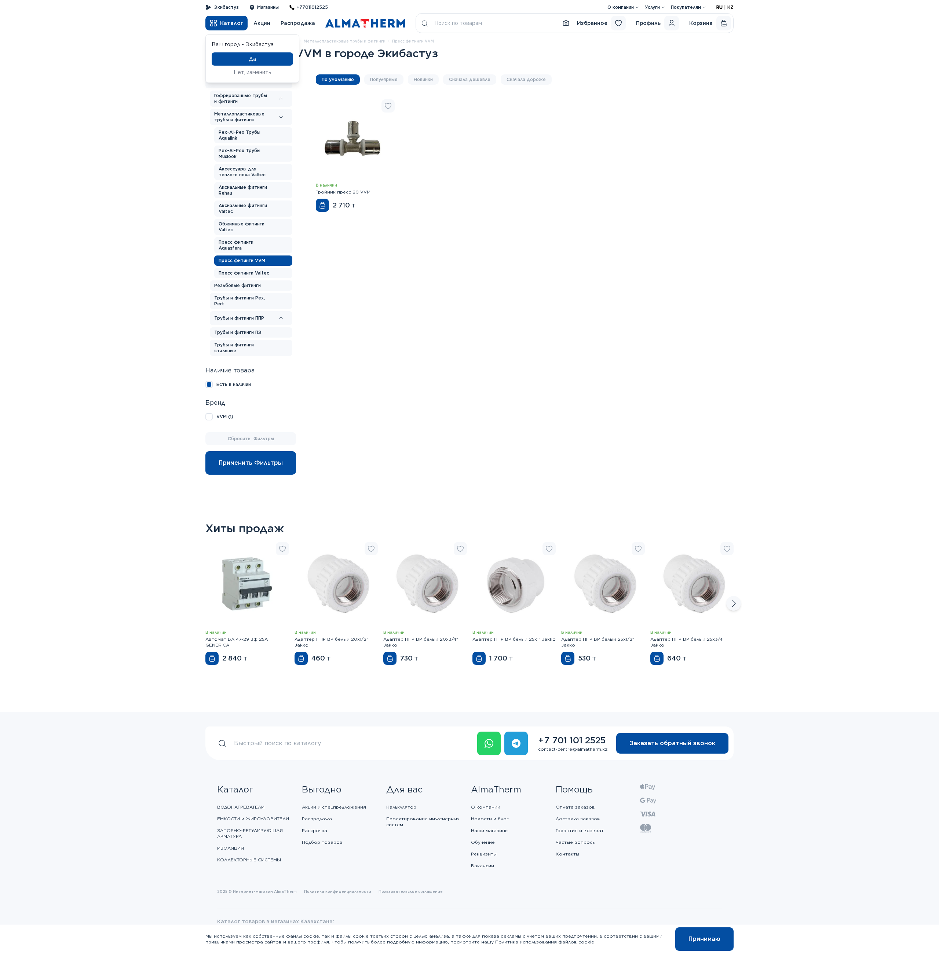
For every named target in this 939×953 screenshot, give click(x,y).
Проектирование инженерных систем (423, 821)
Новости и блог (490, 818)
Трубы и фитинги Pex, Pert (239, 300)
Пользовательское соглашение (411, 891)
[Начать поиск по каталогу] (424, 23)
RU (719, 7)
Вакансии (482, 865)
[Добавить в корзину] (322, 205)
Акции (261, 23)
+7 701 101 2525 (572, 740)
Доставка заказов (578, 818)
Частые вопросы (576, 842)
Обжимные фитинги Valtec (241, 226)
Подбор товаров (322, 842)
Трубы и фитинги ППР (239, 318)
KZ (730, 7)
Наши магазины (489, 830)
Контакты (567, 854)
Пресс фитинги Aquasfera (236, 245)
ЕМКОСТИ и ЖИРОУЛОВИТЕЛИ (253, 818)
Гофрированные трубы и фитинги (240, 98)
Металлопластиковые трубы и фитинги (345, 41)
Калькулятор (401, 807)
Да (252, 59)
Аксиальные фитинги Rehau (243, 190)
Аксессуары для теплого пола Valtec (242, 171)
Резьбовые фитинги (237, 285)
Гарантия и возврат (580, 830)
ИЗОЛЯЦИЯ (230, 848)
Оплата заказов (575, 807)
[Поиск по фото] (566, 23)
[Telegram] (516, 743)
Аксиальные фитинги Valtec (243, 208)
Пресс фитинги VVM (242, 260)
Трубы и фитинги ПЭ (238, 332)
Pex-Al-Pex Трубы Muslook (239, 153)
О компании (620, 7)
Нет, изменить (252, 72)
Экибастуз (226, 7)
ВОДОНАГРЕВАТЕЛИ (240, 807)
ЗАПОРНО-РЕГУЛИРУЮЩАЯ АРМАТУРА (250, 833)
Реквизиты (484, 854)
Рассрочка (314, 830)
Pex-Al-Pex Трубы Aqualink (239, 135)
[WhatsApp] (489, 743)
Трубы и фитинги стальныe (234, 347)
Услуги (652, 7)
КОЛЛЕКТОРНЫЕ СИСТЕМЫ (249, 859)
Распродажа (298, 23)
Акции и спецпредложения (334, 807)
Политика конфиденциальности (337, 891)
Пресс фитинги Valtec (244, 273)
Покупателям (686, 7)
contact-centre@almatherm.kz (572, 749)
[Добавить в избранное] (388, 106)
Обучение (483, 842)
